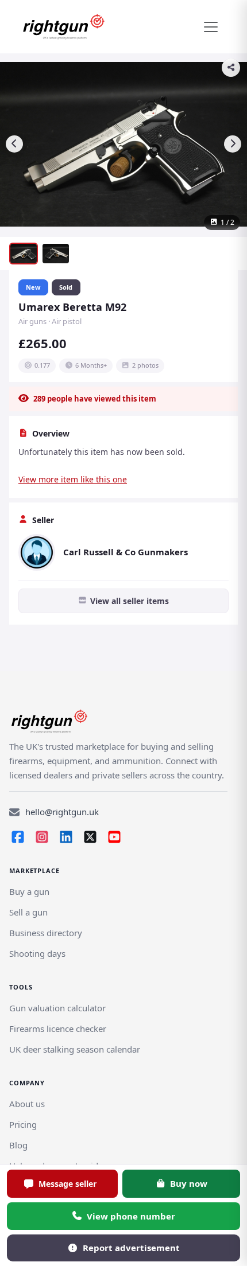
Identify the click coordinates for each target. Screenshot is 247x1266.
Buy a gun (29, 891)
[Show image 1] (23, 253)
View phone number (131, 1216)
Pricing (23, 1124)
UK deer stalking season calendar (74, 1049)
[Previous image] (14, 144)
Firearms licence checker (57, 1028)
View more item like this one (72, 479)
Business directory (45, 932)
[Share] (231, 68)
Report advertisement (131, 1247)
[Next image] (232, 144)
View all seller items (129, 600)
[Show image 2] (55, 253)
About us (27, 1103)
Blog (18, 1145)
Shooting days (37, 953)
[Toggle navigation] (210, 27)
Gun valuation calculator (57, 1008)
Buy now (188, 1183)
